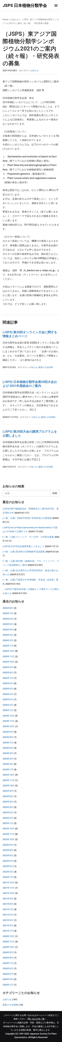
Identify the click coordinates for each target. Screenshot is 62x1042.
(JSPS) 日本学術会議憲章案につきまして (23, 546)
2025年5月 (8, 688)
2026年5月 (8, 624)
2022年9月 (8, 845)
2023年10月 (8, 785)
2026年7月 (8, 613)
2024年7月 (8, 742)
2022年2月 (8, 871)
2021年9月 (8, 898)
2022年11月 (8, 834)
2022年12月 (8, 828)
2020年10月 (8, 947)
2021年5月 (8, 920)
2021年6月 (8, 914)
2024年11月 (8, 721)
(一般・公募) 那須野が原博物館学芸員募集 (24, 551)
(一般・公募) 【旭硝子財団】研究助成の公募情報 (27, 518)
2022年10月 (8, 839)
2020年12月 (8, 936)
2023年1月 (8, 823)
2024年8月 (8, 737)
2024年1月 (8, 769)
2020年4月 (8, 979)
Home (5, 19)
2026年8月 (8, 608)
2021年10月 (8, 893)
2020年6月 (8, 968)
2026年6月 (8, 618)
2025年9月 (8, 667)
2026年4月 (8, 629)
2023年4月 (8, 807)
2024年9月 (8, 732)
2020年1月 (8, 984)
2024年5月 (8, 748)
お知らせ (15, 19)
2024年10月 (8, 726)
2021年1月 (8, 930)
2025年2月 (8, 705)
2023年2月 (8, 818)
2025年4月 (8, 694)
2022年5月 (8, 861)
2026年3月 (8, 635)
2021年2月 (8, 925)
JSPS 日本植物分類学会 (25, 5)
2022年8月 (8, 850)
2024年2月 (8, 764)
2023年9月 (8, 791)
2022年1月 (8, 877)
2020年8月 (8, 957)
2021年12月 (8, 882)
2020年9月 (8, 952)
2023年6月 (8, 801)
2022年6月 (8, 855)
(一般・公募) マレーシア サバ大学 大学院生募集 (28, 537)
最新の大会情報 (45, 367)
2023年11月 (8, 780)
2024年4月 (8, 753)
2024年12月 (8, 715)
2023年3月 (8, 812)
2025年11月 (8, 656)
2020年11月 (8, 941)
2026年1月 (8, 645)
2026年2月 (8, 640)
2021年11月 (8, 888)
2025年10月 (8, 661)
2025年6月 (8, 683)
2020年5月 (8, 974)
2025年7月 (8, 678)
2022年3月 (8, 866)
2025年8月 (8, 672)
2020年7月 (8, 963)
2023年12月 (8, 774)
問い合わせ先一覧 (36, 1019)
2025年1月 (8, 710)
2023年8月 (8, 796)
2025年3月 (8, 699)
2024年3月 (8, 758)
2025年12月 (8, 651)
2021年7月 (8, 909)
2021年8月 (8, 904)
